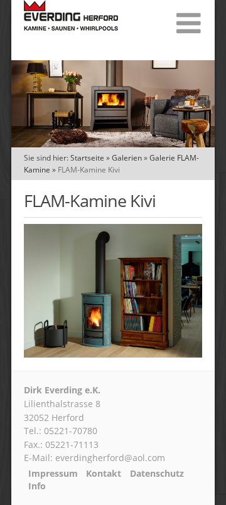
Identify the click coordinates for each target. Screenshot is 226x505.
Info (37, 486)
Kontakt (103, 473)
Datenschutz (157, 473)
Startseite (87, 157)
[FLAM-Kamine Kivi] (113, 354)
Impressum (53, 473)
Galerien (127, 157)
